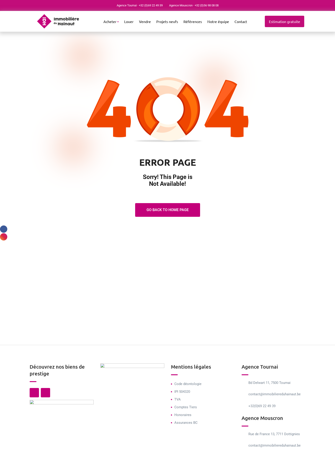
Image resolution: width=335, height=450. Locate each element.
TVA (177, 399)
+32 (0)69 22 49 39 (151, 5)
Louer (129, 21)
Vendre (145, 21)
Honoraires (182, 415)
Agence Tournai (127, 5)
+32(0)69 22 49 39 (262, 406)
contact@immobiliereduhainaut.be (274, 394)
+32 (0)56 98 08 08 (207, 5)
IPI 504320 (182, 392)
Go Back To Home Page (168, 210)
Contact (240, 21)
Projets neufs (167, 21)
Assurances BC (186, 423)
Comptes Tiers (185, 407)
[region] (59, 417)
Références (192, 21)
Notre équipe (218, 21)
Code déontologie (187, 384)
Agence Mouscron (181, 5)
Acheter (109, 21)
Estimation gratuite (284, 21)
